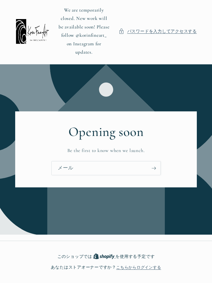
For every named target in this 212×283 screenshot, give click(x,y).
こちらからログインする (138, 267)
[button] (158, 31)
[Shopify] (104, 256)
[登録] (153, 168)
